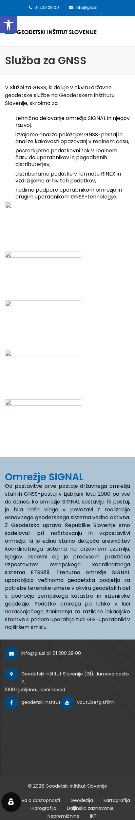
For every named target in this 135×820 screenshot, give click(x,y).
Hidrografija (43, 808)
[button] (8, 24)
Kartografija (117, 800)
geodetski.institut (41, 702)
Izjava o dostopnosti (37, 800)
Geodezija (81, 800)
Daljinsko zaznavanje (90, 808)
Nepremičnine (64, 816)
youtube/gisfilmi (96, 702)
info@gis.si (33, 653)
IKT (93, 816)
